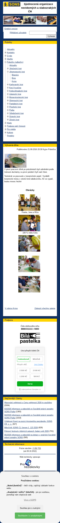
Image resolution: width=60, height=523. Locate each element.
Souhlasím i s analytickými (30, 515)
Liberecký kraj (15, 94)
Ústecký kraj (14, 116)
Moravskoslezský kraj (18, 97)
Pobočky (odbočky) (15, 62)
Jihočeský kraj (15, 68)
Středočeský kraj (16, 113)
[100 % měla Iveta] (30, 223)
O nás (9, 56)
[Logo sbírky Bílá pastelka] (30, 339)
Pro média (11, 129)
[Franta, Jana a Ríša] (30, 202)
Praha (11, 110)
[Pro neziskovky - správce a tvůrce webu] (30, 464)
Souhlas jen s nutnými (30, 508)
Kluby (9, 123)
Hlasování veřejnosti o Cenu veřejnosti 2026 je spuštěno (28, 402)
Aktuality (11, 49)
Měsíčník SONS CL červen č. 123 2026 (21, 427)
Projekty (10, 136)
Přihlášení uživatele (18, 33)
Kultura (10, 132)
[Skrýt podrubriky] (5, 62)
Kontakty (11, 52)
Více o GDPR (30, 500)
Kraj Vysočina (15, 88)
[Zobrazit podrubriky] (5, 52)
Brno (14, 78)
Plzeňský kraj (15, 107)
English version (11, 29)
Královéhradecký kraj (18, 91)
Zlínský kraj (14, 120)
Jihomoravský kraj (17, 72)
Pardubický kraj (15, 104)
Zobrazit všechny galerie (45, 308)
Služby (10, 59)
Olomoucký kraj (16, 100)
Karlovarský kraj (16, 84)
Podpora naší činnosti (16, 126)
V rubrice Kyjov (11, 308)
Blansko (15, 75)
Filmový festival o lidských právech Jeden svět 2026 (26, 431)
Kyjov (14, 81)
